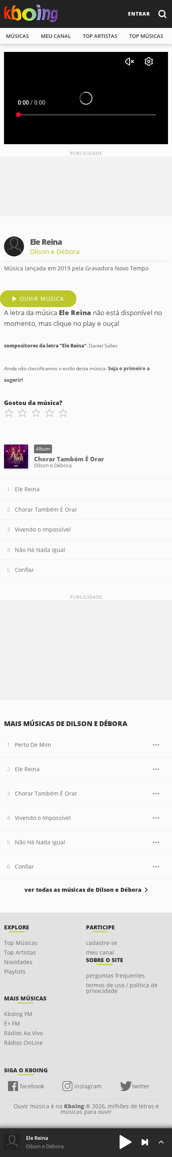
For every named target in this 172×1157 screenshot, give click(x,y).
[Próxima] (145, 1142)
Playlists (15, 971)
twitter (141, 1086)
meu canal (56, 36)
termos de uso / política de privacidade (122, 987)
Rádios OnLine (23, 1042)
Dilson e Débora (55, 251)
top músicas (146, 36)
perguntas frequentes (115, 975)
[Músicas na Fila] (161, 1142)
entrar (139, 13)
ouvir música (42, 298)
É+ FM (12, 1023)
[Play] (126, 1142)
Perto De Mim (33, 744)
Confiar (24, 570)
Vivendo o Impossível (43, 529)
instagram (88, 1086)
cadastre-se (101, 943)
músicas (17, 36)
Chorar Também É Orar (46, 509)
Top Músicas (21, 943)
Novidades (18, 962)
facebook (32, 1086)
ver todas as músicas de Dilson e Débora (83, 890)
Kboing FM (18, 1014)
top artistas (100, 36)
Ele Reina (27, 489)
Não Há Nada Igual (40, 550)
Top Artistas (20, 952)
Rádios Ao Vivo (23, 1033)
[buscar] (162, 14)
